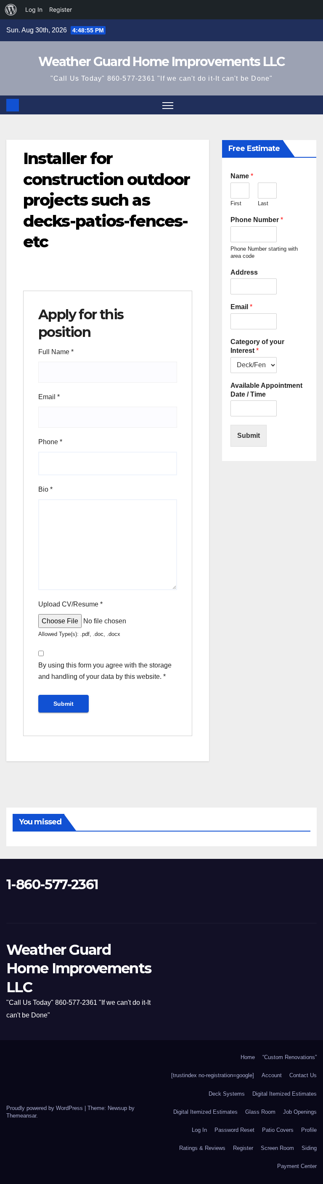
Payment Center (297, 1166)
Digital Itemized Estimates (284, 1094)
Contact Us (303, 1075)
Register (243, 1148)
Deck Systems (227, 1094)
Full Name (56, 351)
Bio (45, 489)
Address (244, 272)
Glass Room (260, 1112)
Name (241, 176)
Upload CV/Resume (70, 604)
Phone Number (256, 219)
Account (272, 1075)
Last (263, 203)
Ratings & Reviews (202, 1148)
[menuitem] (11, 9)
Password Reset (234, 1130)
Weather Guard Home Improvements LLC (161, 61)
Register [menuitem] (60, 9)
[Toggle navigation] (168, 104)
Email (49, 396)
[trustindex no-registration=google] (212, 1075)
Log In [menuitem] (33, 9)
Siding (309, 1148)
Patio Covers (278, 1130)
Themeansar (21, 1115)
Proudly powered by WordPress (45, 1108)
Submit (248, 435)
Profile (309, 1130)
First (235, 203)
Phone (50, 441)
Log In (199, 1130)
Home (248, 1057)
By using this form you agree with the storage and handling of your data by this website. (105, 671)
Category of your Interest (257, 346)
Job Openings (300, 1112)
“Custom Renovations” (289, 1057)
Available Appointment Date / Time (266, 390)
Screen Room (277, 1148)
